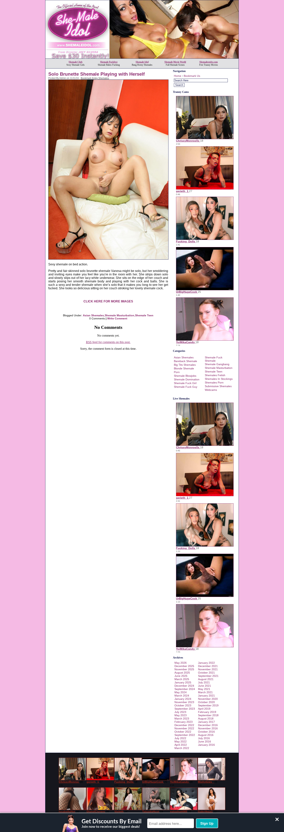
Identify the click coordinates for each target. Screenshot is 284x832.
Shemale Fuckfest (108, 62)
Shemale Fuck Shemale (213, 359)
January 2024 (182, 698)
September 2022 (184, 734)
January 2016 (206, 744)
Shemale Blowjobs (185, 375)
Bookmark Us (192, 75)
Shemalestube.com (208, 62)
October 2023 (182, 705)
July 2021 (204, 682)
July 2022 (180, 738)
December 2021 (208, 666)
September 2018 (208, 715)
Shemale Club (75, 62)
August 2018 (205, 718)
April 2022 (180, 744)
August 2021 (205, 679)
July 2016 (204, 738)
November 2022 (184, 728)
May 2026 (180, 662)
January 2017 (206, 721)
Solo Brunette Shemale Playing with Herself (96, 74)
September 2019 (208, 705)
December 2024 (184, 685)
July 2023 (180, 712)
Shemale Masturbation (119, 315)
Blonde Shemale (184, 368)
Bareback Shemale (185, 361)
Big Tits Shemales (185, 364)
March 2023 (181, 718)
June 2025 (180, 675)
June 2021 (204, 685)
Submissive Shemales (218, 386)
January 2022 (206, 662)
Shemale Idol (142, 62)
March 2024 (181, 695)
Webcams (211, 389)
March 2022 (181, 748)
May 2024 (180, 692)
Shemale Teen (144, 315)
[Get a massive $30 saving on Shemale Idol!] (142, 57)
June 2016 (204, 741)
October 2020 (206, 702)
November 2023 (184, 702)
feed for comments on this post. (108, 342)
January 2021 (206, 695)
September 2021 (208, 675)
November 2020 (208, 698)
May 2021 (204, 689)
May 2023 (180, 715)
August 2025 (182, 672)
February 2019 (207, 712)
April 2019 (204, 708)
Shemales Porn (214, 382)
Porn (177, 372)
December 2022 (184, 725)
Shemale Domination (186, 379)
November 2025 (184, 669)
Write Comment (117, 318)
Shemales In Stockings (219, 378)
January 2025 (182, 682)
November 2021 (208, 669)
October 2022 (182, 731)
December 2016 (208, 725)
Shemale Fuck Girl (185, 383)
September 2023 (184, 708)
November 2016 (208, 728)
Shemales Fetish (215, 375)
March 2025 (181, 679)
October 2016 (206, 731)
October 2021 (206, 672)
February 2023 (183, 721)
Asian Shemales (93, 315)
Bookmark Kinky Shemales (95, 78)
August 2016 (205, 734)
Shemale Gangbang (217, 364)
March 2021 (205, 692)
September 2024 (184, 689)
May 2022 (180, 741)
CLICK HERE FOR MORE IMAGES (108, 301)
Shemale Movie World (175, 62)
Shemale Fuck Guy (185, 386)
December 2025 (184, 666)
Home (177, 75)
